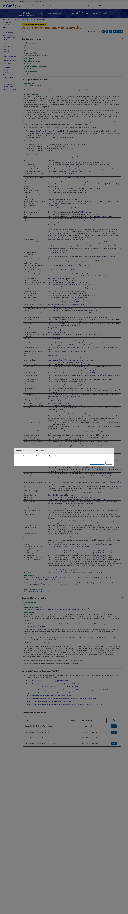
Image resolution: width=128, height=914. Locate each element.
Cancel (109, 463)
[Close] (111, 450)
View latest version (97, 463)
